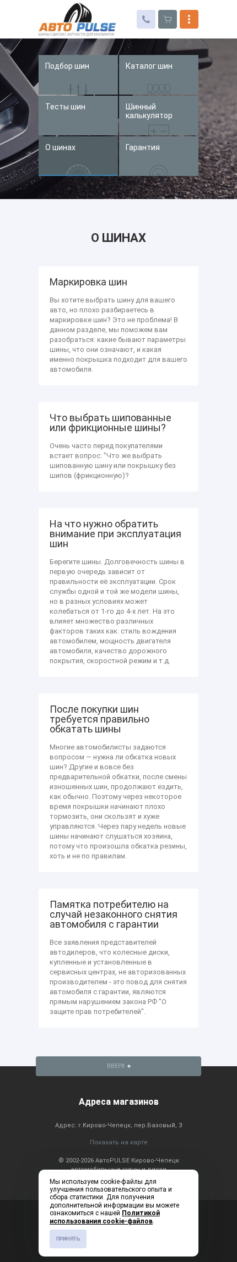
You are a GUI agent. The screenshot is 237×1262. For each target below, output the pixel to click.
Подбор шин (67, 66)
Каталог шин (149, 66)
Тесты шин (65, 106)
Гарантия (143, 147)
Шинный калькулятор (149, 111)
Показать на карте (119, 1142)
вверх (116, 1066)
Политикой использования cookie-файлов (105, 1217)
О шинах (60, 147)
